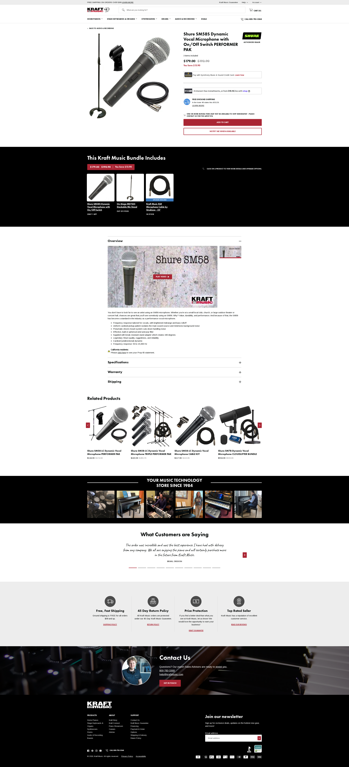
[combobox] (186, 10)
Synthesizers (92, 729)
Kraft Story (113, 720)
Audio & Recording (95, 735)
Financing (135, 726)
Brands (90, 738)
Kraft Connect (114, 723)
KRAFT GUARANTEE (196, 630)
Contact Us (135, 720)
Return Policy (136, 738)
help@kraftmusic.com (171, 674)
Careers (112, 729)
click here (122, 352)
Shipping (114, 382)
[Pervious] (88, 425)
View (123, 442)
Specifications (118, 362)
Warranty (115, 372)
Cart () (257, 11)
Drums (90, 732)
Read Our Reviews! (239, 624)
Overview (115, 241)
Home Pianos (92, 720)
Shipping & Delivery (139, 735)
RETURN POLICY (153, 624)
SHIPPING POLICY (110, 624)
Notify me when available (223, 131)
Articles (112, 732)
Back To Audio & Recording (101, 28)
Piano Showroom (116, 726)
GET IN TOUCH (170, 683)
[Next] (260, 425)
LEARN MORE (127, 2)
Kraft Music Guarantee (139, 723)
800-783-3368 (167, 670)
